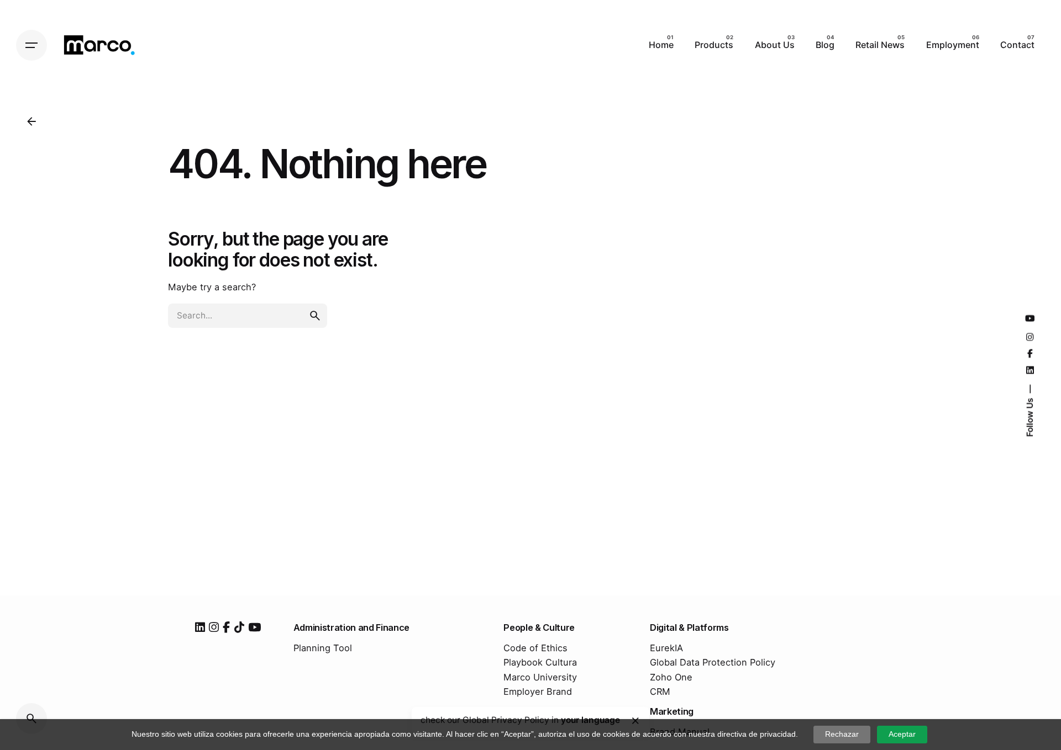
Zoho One (671, 677)
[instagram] (214, 627)
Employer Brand (537, 691)
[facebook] (226, 627)
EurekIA (666, 647)
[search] (315, 316)
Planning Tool (322, 647)
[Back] (31, 121)
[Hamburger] (31, 45)
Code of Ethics (535, 647)
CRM (660, 691)
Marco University (540, 677)
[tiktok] (239, 627)
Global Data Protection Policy (712, 662)
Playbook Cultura (540, 662)
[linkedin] (200, 627)
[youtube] (254, 627)
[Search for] (247, 316)
